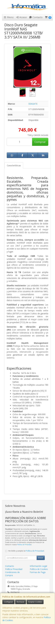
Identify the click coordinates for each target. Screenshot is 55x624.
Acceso (23, 17)
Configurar (8, 602)
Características (14, 165)
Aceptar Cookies (35, 602)
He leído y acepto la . (26, 551)
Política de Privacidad (24, 545)
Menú (9, 17)
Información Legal (38, 566)
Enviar (40, 557)
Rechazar (20, 602)
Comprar (40, 142)
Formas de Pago (38, 572)
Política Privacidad (13, 569)
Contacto (37, 17)
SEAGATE (32, 103)
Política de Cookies (39, 569)
